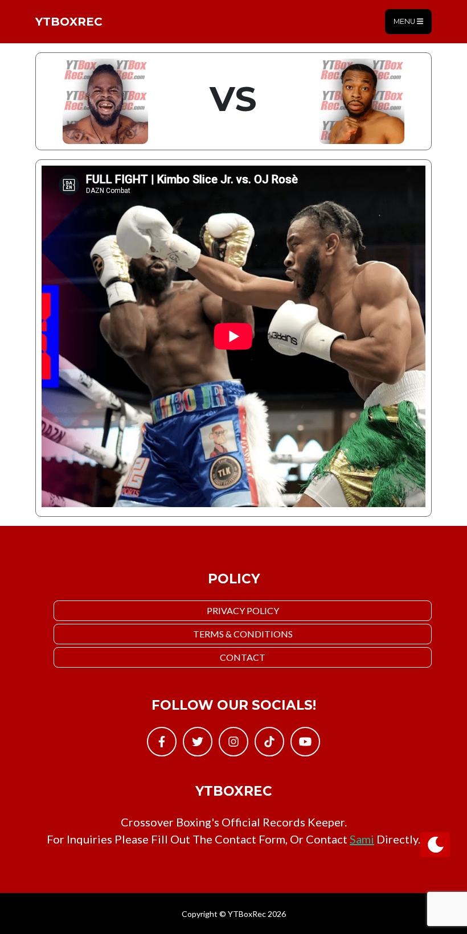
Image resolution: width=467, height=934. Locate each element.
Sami (362, 839)
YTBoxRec (69, 21)
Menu (405, 21)
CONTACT (242, 657)
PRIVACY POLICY (243, 610)
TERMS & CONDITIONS (243, 633)
